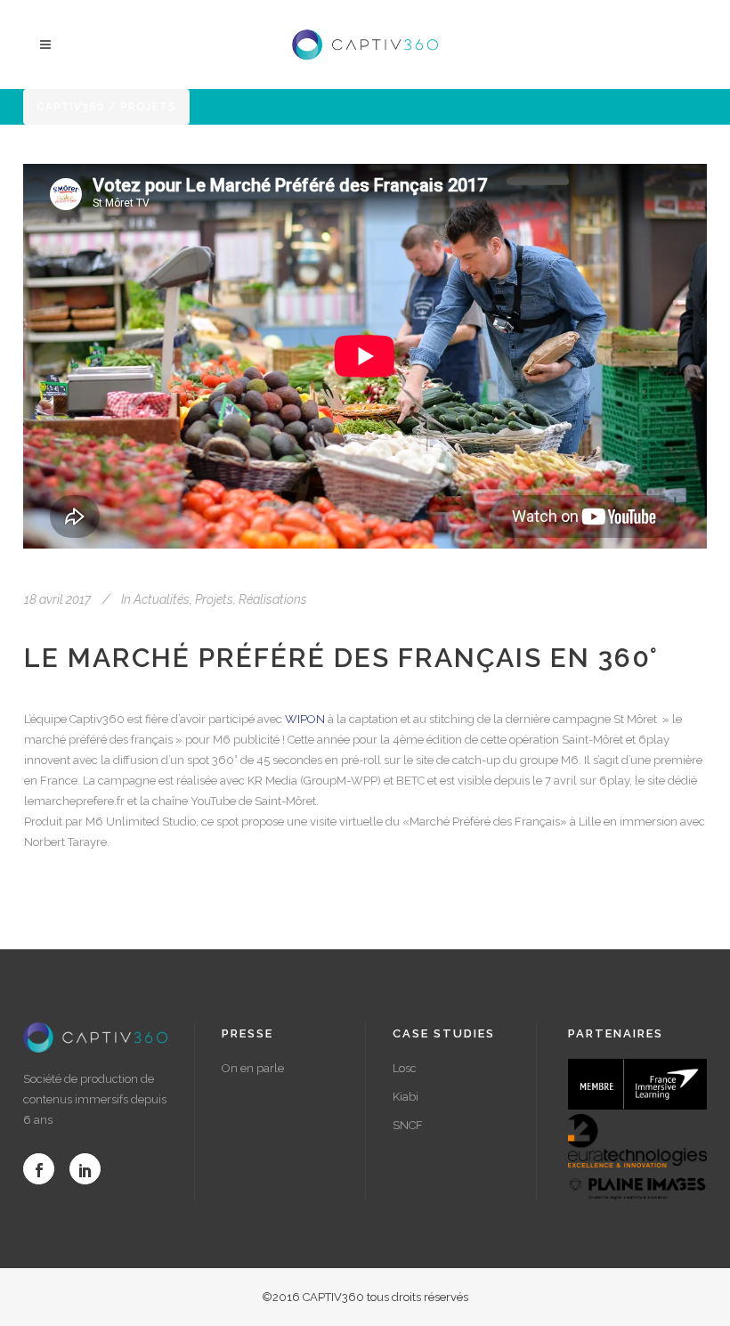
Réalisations (273, 599)
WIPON (305, 719)
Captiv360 (70, 107)
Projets (214, 599)
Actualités (162, 599)
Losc (405, 1068)
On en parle (253, 1068)
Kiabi (405, 1096)
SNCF (408, 1125)
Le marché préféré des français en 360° (341, 657)
